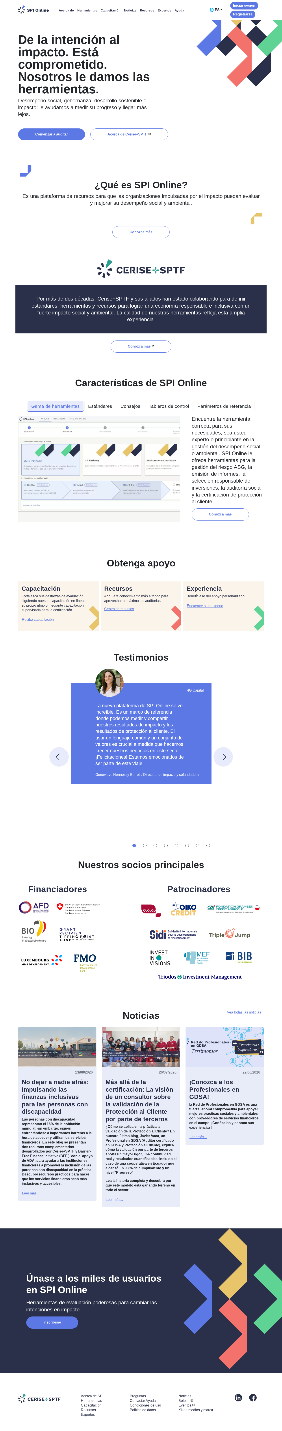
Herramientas (87, 10)
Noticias (130, 10)
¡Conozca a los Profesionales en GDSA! (214, 1089)
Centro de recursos (119, 609)
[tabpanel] (141, 471)
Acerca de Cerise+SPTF (127, 134)
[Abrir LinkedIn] (238, 1397)
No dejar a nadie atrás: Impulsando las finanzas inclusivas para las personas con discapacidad (55, 1097)
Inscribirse (52, 1322)
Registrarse (242, 14)
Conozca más (141, 232)
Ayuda (179, 10)
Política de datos (143, 1410)
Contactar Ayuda (143, 1401)
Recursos (147, 10)
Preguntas (138, 1396)
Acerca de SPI (92, 1396)
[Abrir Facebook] (253, 1397)
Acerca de (66, 10)
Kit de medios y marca (195, 1410)
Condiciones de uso (145, 1405)
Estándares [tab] (100, 406)
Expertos (164, 10)
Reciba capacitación (38, 619)
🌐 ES (215, 10)
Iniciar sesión (244, 5)
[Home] (33, 9)
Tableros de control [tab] (169, 406)
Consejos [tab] (130, 406)
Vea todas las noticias (244, 1012)
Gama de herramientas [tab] (55, 406)
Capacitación (111, 10)
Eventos (184, 1405)
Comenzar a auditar (51, 134)
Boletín (183, 1401)
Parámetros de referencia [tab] (224, 406)
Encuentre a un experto (205, 606)
